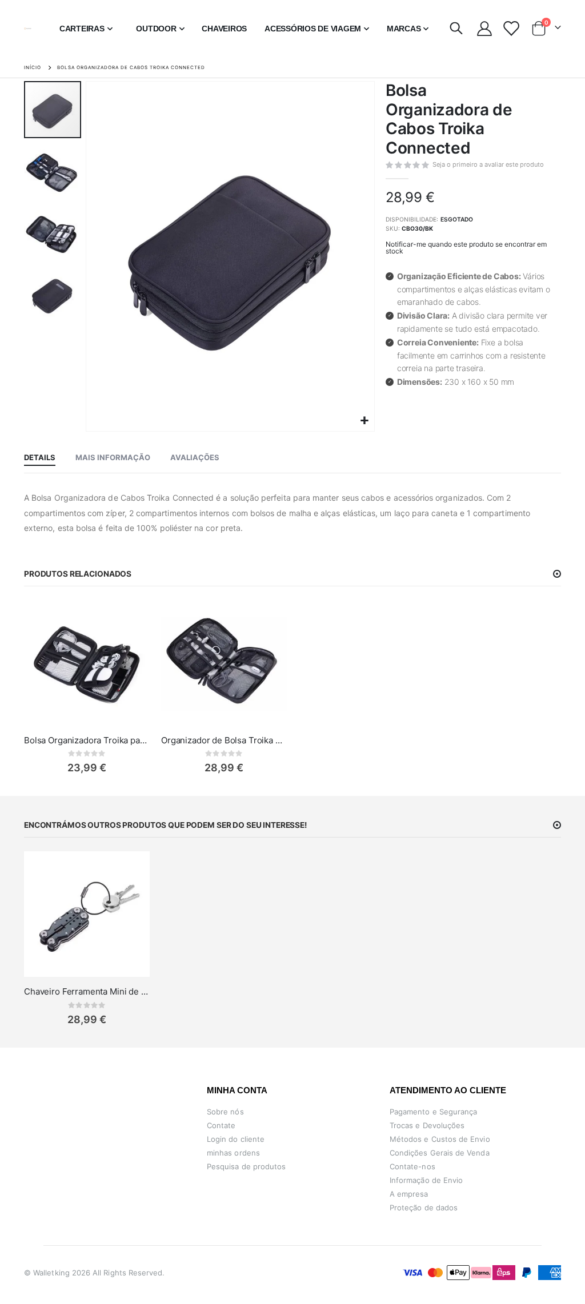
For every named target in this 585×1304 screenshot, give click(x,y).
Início (32, 67)
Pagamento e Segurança (433, 1111)
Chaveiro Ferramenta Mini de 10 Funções (87, 991)
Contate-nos (412, 1166)
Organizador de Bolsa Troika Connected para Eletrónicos (224, 740)
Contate (221, 1125)
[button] (364, 421)
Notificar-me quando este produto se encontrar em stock (466, 247)
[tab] (39, 458)
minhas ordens (233, 1152)
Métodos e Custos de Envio (440, 1139)
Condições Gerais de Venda (440, 1152)
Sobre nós (225, 1111)
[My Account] (484, 28)
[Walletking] (27, 28)
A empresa (409, 1193)
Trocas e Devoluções (427, 1125)
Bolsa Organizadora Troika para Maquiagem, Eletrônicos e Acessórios (87, 740)
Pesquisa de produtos (246, 1166)
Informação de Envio (426, 1180)
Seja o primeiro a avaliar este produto (488, 164)
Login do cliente (236, 1139)
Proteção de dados (424, 1207)
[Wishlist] (510, 28)
